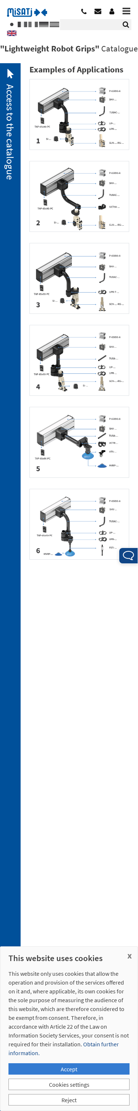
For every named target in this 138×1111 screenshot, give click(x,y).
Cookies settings (69, 1084)
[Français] (22, 22)
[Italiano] (33, 22)
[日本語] (12, 22)
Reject (69, 1100)
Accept (69, 1069)
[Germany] (44, 22)
